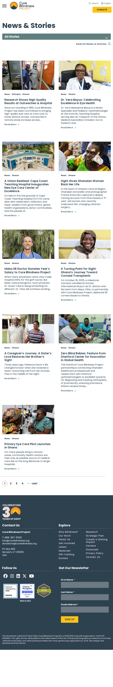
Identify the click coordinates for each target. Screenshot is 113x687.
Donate (102, 9)
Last (34, 483)
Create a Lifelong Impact (97, 540)
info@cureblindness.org (15, 540)
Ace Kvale (106, 638)
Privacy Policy (94, 553)
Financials (92, 549)
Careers (91, 545)
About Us (64, 539)
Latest (63, 547)
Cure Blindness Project (25, 5)
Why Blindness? (68, 532)
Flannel (22, 643)
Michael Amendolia (12, 641)
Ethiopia (16, 94)
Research (92, 532)
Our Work (65, 535)
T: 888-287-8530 (12, 537)
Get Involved (67, 543)
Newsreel (64, 550)
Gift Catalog (66, 554)
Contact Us (93, 557)
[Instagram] (12, 576)
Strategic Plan (95, 535)
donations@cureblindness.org (19, 543)
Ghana (25, 94)
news (7, 94)
